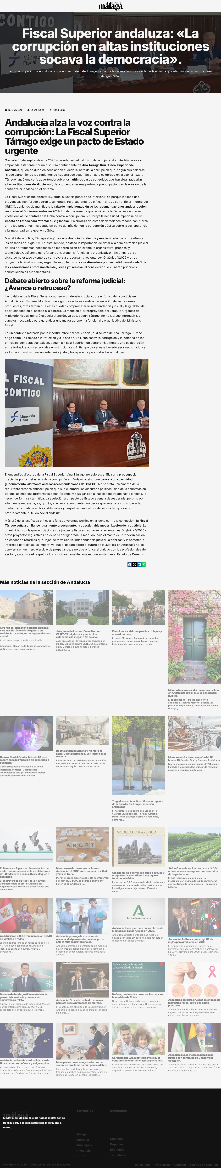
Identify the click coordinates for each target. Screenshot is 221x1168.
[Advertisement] (189, 128)
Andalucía (59, 109)
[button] (45, 6)
